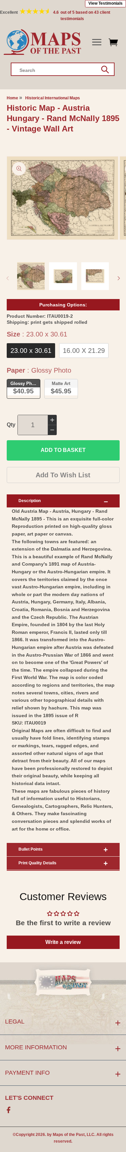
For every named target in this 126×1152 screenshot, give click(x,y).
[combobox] (63, 69)
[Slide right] (118, 278)
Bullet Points (30, 849)
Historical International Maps (52, 98)
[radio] (31, 350)
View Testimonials (105, 3)
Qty (11, 424)
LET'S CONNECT (29, 1097)
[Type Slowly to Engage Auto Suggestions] (105, 70)
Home (12, 98)
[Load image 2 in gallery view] (63, 276)
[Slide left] (7, 278)
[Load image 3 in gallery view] (95, 276)
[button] (96, 42)
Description (29, 500)
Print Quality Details (37, 863)
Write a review (63, 942)
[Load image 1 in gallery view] (31, 276)
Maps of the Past (69, 1134)
